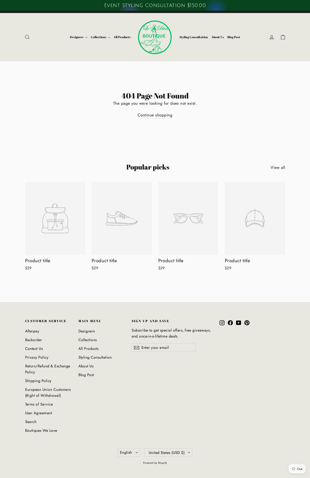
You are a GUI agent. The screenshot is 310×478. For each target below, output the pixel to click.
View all (278, 167)
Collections (99, 37)
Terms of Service (39, 404)
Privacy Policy (37, 357)
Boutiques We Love (41, 430)
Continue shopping (155, 115)
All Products (122, 37)
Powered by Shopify (155, 463)
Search (31, 421)
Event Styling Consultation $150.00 (155, 5)
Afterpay (32, 331)
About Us (217, 37)
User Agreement (38, 413)
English (126, 452)
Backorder (33, 340)
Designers (77, 37)
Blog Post (233, 37)
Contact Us (34, 348)
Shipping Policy (38, 381)
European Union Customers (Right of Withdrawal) (48, 392)
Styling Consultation (193, 37)
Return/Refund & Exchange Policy (47, 369)
